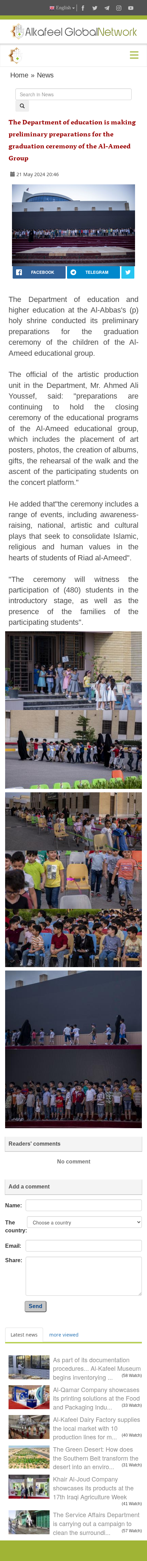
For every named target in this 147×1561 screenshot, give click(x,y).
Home (19, 75)
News (45, 75)
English (63, 7)
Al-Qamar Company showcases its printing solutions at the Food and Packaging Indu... (96, 1398)
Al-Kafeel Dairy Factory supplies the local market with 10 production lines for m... (96, 1428)
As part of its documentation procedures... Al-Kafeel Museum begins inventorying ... (97, 1368)
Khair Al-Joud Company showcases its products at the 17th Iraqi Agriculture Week (93, 1487)
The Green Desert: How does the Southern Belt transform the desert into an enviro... (95, 1457)
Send (35, 1306)
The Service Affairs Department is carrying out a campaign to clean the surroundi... (96, 1523)
